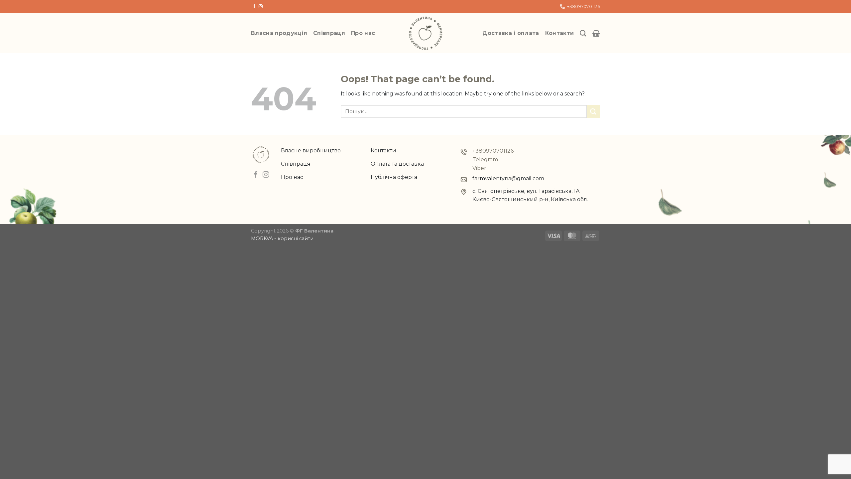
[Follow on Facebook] (254, 6)
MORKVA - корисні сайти (282, 238)
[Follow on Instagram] (261, 6)
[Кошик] (596, 33)
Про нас (363, 33)
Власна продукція (279, 33)
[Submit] (593, 111)
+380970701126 (493, 151)
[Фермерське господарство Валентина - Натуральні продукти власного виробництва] (425, 33)
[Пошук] (583, 33)
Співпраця (329, 33)
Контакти (559, 33)
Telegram (485, 159)
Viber (479, 168)
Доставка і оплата (510, 33)
